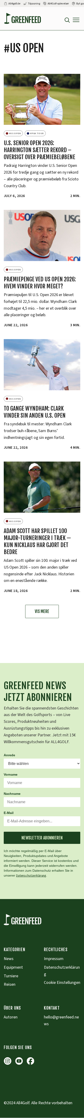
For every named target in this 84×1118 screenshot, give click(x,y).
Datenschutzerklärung (31, 875)
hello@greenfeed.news (61, 1020)
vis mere (42, 611)
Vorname (11, 774)
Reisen (9, 984)
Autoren (11, 1017)
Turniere (11, 976)
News (9, 959)
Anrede (9, 755)
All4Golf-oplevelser (58, 3)
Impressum (53, 959)
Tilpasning (34, 3)
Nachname (12, 794)
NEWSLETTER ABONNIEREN (42, 837)
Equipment (13, 967)
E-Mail (9, 813)
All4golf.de (14, 3)
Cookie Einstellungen (62, 982)
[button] (76, 20)
